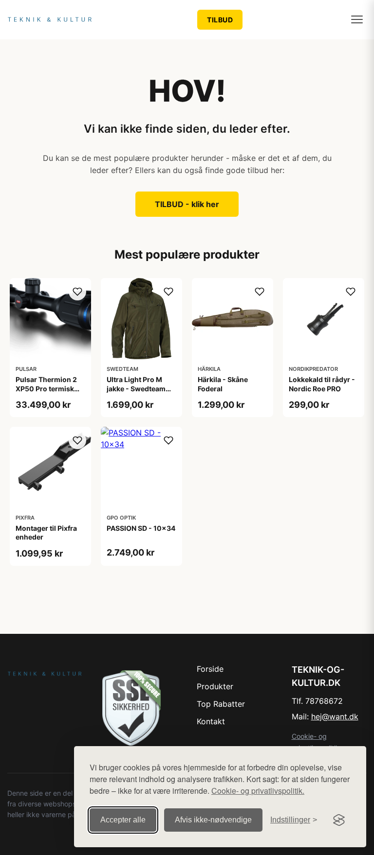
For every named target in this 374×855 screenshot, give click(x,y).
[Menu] (357, 19)
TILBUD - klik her (187, 204)
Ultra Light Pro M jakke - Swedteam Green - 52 (136, 388)
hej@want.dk (334, 716)
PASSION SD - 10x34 (141, 528)
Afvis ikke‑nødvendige (213, 820)
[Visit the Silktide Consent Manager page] (339, 820)
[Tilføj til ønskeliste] (77, 291)
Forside (210, 669)
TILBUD (220, 20)
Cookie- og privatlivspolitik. (257, 790)
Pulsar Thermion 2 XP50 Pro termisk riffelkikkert (46, 388)
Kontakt (211, 721)
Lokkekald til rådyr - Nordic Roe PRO (322, 383)
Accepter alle (123, 820)
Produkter (215, 686)
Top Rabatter (221, 704)
